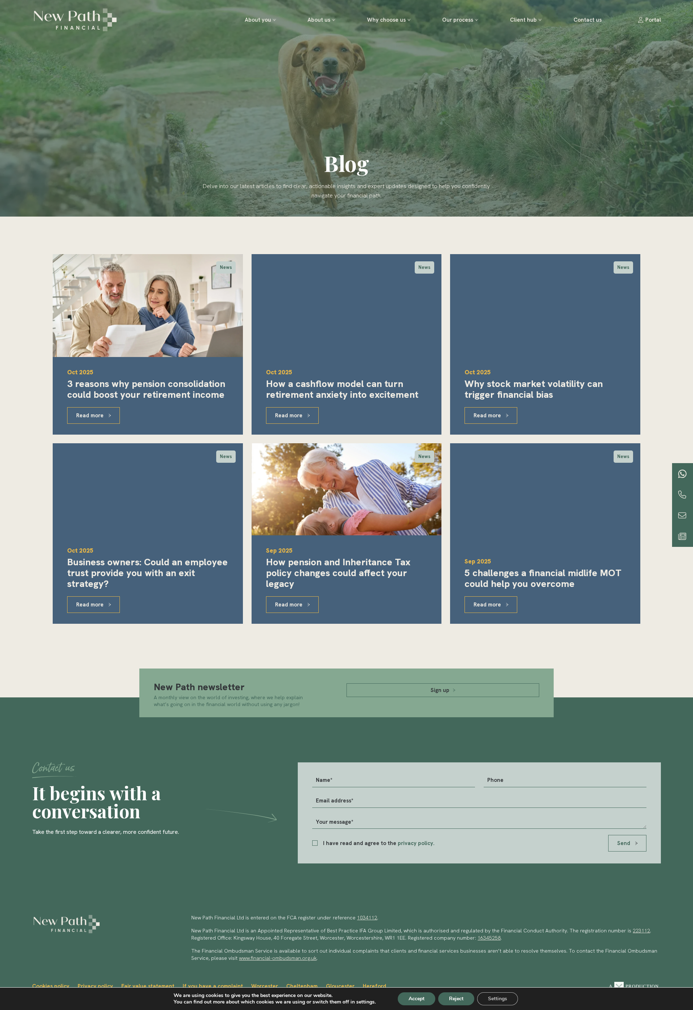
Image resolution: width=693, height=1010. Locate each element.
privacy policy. (416, 843)
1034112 (367, 917)
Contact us (588, 19)
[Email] (682, 515)
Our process (457, 19)
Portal (653, 19)
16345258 (489, 938)
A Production (634, 986)
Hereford (374, 986)
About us (319, 19)
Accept (416, 998)
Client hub (523, 19)
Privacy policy (95, 986)
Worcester (264, 986)
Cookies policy (50, 986)
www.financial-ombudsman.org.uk (278, 958)
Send (624, 843)
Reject (456, 998)
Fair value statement (147, 986)
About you (258, 19)
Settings (497, 998)
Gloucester (340, 986)
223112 (641, 930)
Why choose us (386, 19)
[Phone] (682, 494)
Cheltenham (302, 986)
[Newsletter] (682, 536)
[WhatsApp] (682, 473)
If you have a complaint (213, 986)
